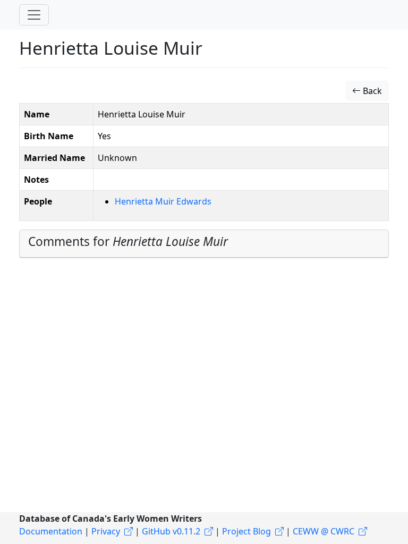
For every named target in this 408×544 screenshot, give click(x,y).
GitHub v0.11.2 (171, 531)
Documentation (50, 531)
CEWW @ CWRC (323, 531)
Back (371, 91)
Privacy (105, 531)
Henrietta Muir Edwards (163, 201)
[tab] (204, 244)
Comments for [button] (128, 241)
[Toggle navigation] (34, 15)
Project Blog (246, 531)
